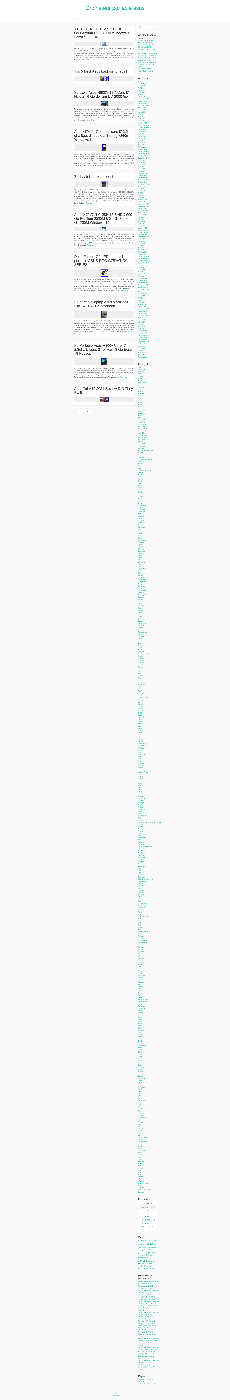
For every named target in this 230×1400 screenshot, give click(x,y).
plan (139, 925)
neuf (139, 848)
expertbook (142, 665)
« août (142, 1226)
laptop (140, 778)
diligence (141, 627)
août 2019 (141, 265)
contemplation (143, 595)
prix (139, 969)
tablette (140, 1085)
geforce (140, 1253)
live (139, 789)
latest (140, 783)
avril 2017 (141, 326)
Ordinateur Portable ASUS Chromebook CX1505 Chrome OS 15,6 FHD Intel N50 (147, 48)
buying (140, 507)
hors (139, 737)
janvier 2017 (142, 333)
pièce (140, 918)
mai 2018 (141, 298)
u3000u (140, 1130)
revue (140, 1017)
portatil (140, 949)
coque (140, 599)
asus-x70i (141, 444)
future (140, 691)
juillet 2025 (142, 110)
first (139, 678)
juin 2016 (141, 348)
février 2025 (142, 121)
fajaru (140, 671)
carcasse (141, 527)
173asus (141, 371)
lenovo (140, 785)
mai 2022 (141, 193)
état (154, 1268)
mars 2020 (141, 250)
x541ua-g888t (143, 1183)
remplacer (141, 1006)
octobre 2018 (142, 287)
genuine (141, 717)
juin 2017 (141, 322)
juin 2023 (141, 164)
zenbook (141, 1187)
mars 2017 (141, 328)
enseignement (143, 654)
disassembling (143, 634)
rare (139, 995)
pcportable (141, 907)
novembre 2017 (143, 311)
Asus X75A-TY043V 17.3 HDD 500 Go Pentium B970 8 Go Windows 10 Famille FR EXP (103, 32)
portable (141, 938)
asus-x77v (142, 448)
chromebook (142, 560)
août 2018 (141, 291)
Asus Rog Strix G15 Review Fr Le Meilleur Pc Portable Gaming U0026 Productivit (147, 55)
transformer (142, 1117)
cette (140, 538)
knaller (140, 776)
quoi (139, 991)
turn (139, 1124)
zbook (140, 1185)
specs (140, 1058)
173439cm (141, 369)
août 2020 (141, 239)
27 (140, 1223)
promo (140, 977)
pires (140, 921)
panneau (141, 892)
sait (139, 1028)
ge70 (140, 715)
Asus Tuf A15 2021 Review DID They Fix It (103, 390)
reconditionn (142, 1001)
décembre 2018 (143, 282)
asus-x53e (142, 437)
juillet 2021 (142, 215)
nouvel (140, 859)
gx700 (140, 730)
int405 (140, 759)
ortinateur (141, 885)
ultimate (141, 1133)
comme (140, 575)
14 (142, 1217)
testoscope (142, 1100)
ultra (139, 1135)
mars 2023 (141, 171)
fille (139, 673)
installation (141, 754)
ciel (139, 566)
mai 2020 (141, 245)
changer (141, 542)
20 (140, 1220)
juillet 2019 (142, 267)
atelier (140, 463)
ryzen (139, 1263)
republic (141, 1010)
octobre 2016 (142, 339)
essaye (140, 658)
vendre (140, 1155)
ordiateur (141, 875)
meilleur (140, 807)
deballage (141, 619)
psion (140, 980)
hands (140, 732)
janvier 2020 (142, 254)
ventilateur (141, 1161)
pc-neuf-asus (143, 903)
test (139, 1095)
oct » (151, 1226)
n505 (140, 840)
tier (139, 1104)
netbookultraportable (145, 846)
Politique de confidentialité (147, 1384)
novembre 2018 (143, 285)
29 (145, 1223)
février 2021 (142, 226)
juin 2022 (141, 191)
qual (139, 984)
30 (148, 1223)
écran (151, 1268)
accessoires (142, 382)
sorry (140, 1052)
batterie (140, 477)
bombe (140, 492)
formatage (141, 684)
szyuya (140, 1080)
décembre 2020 (143, 230)
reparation (141, 1008)
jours (140, 770)
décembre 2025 (143, 99)
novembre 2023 (143, 153)
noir (156, 1253)
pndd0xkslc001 (143, 931)
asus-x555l (142, 441)
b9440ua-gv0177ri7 (144, 470)
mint (139, 818)
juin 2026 (141, 86)
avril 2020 (141, 247)
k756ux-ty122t (143, 772)
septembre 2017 (143, 315)
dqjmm (140, 641)
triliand (140, 1122)
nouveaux (141, 857)
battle (140, 481)
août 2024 (141, 134)
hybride (140, 741)
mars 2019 (141, 276)
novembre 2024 (143, 127)
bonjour (140, 494)
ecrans (140, 649)
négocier (141, 842)
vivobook (141, 1168)
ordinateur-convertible (145, 879)
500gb (139, 1244)
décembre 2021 (143, 204)
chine (140, 555)
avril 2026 (141, 90)
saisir (140, 1025)
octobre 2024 (142, 129)
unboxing (141, 1144)
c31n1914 (141, 514)
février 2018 (142, 304)
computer (141, 584)
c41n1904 (141, 516)
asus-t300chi (142, 433)
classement (142, 568)
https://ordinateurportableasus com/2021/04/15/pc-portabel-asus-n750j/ (148, 1314)
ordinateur (141, 877)
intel (139, 761)
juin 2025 (141, 112)
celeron (144, 1247)
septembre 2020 (143, 236)
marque (140, 800)
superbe (141, 1074)
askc (140, 415)
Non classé (142, 851)
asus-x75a (142, 446)
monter (140, 831)
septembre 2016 (143, 341)
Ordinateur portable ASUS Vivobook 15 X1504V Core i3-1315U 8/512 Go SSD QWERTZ (147, 63)
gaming (140, 708)
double (140, 638)
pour (139, 955)
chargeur (141, 547)
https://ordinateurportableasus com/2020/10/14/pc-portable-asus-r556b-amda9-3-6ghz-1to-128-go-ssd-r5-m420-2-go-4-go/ (148, 1294)
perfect (140, 912)
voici (139, 1170)
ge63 (140, 713)
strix (139, 1063)
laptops (140, 781)
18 (152, 1217)
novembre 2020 (143, 232)
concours (141, 586)
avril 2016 (141, 352)
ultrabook (141, 1139)
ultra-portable (143, 1137)
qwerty (140, 993)
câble (140, 518)
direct (140, 630)
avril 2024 (141, 142)
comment (141, 577)
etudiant (141, 660)
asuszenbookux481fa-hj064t (145, 460)
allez (140, 398)
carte (140, 529)
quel (139, 988)
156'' (149, 1240)
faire (140, 669)
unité (140, 1146)
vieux (140, 1163)
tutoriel (140, 1128)
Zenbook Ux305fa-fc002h (94, 176)
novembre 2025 (143, 101)
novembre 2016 (143, 337)
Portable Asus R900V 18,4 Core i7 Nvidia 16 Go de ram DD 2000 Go (101, 94)
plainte (140, 923)
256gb (152, 1240)
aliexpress (141, 393)
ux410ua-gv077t (144, 1150)
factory (140, 667)
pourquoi (141, 958)
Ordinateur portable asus (115, 7)
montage (141, 829)
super (140, 1069)
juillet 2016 (142, 346)
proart (140, 971)
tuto (139, 1126)
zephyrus (141, 1192)
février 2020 (142, 252)
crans (140, 608)
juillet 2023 (142, 162)
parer (140, 896)
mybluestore (142, 837)
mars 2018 (141, 302)
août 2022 (141, 186)
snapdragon (142, 1045)
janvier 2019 (142, 280)
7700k (140, 378)
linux (140, 787)
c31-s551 (141, 509)
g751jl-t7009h (143, 697)
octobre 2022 (142, 182)
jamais (140, 767)
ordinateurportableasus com (146, 1357)
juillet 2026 (142, 83)
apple (140, 411)
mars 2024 (141, 145)
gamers (141, 704)
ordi (139, 872)
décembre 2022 (143, 177)
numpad (141, 861)
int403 (140, 756)
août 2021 (141, 212)
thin (139, 1102)
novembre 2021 (143, 206)
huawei (140, 739)
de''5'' (140, 617)
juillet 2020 (142, 241)
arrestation (142, 413)
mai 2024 (141, 140)
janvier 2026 (142, 96)
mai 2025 (141, 114)
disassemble (142, 632)
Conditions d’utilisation (146, 1379)
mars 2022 (141, 197)
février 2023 (142, 173)
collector (141, 573)
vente (140, 1159)
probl (140, 973)
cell (139, 536)
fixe (139, 680)
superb (140, 1071)
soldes (140, 1050)
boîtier (140, 490)
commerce (142, 579)
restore (140, 1012)
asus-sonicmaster (144, 431)
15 (145, 1217)
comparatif (142, 581)
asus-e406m (142, 420)
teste (140, 1098)
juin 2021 (141, 217)
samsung (141, 1030)
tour (139, 1111)
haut (139, 735)
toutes (140, 1113)
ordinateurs (142, 881)
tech (139, 1093)
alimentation (142, 396)
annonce (141, 407)
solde (140, 1047)
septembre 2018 (143, 289)
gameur (141, 706)
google (140, 719)
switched (141, 1076)
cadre (140, 525)
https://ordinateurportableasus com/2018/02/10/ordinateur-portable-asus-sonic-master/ (148, 1341)
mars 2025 (141, 118)
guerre (140, 726)
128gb (146, 1240)
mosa (140, 833)
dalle (140, 612)
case (140, 533)
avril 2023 (141, 169)
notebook (141, 853)
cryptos (140, 610)
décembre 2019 (143, 256)
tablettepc (141, 1087)
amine (140, 402)
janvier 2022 (142, 202)
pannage (141, 890)
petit (139, 914)
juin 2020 (141, 243)
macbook (141, 796)
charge (140, 544)
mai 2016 (141, 350)
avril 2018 (141, 300)
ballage (140, 472)
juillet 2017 (142, 320)
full (141, 1250)
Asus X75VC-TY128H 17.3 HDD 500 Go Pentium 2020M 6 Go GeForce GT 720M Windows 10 (103, 218)
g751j (140, 695)
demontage (142, 623)
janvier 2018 (142, 306)
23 (148, 1220)
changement (142, 540)
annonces (141, 409)
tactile (140, 1089)
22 (145, 1220)
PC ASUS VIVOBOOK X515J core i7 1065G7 (145, 70)
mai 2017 (141, 324)
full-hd (140, 689)
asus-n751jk (142, 428)
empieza (141, 651)
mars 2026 (141, 92)
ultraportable (142, 1141)
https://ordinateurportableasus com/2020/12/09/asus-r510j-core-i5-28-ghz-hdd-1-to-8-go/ (148, 1333)
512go (146, 1244)
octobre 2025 (142, 103)
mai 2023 (141, 166)
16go (142, 1241)
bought (140, 496)
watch (140, 1174)
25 (152, 1220)
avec (140, 466)
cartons (141, 531)
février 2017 (142, 331)
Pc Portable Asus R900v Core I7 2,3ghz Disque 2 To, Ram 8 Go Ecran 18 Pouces (103, 349)
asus (140, 417)
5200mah (141, 376)
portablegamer (143, 942)
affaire (140, 389)
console (141, 592)
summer (141, 1067)
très (139, 1120)
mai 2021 (141, 219)
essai (140, 656)
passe (140, 901)
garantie (141, 711)
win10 (147, 1266)
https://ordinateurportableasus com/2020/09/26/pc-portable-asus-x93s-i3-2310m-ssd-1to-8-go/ (148, 1284)
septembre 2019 (143, 263)
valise (140, 1152)
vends (140, 1157)
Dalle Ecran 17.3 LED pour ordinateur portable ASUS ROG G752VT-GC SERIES (104, 260)
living (140, 791)
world (140, 1179)
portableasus (142, 940)
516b (139, 374)
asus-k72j (141, 426)
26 (155, 1220)
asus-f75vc (142, 422)
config (140, 588)
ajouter (140, 391)
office (149, 1255)
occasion (141, 866)
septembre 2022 (143, 184)
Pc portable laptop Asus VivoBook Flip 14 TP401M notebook (101, 303)
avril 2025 (141, 116)
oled (139, 868)
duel (139, 643)
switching (141, 1078)
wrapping (141, 1181)
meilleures (141, 809)
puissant (141, 982)
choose (140, 557)
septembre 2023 (143, 158)
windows (141, 1176)
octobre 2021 (142, 208)
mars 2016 (141, 355)
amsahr (140, 404)
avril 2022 (141, 195)
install (140, 752)
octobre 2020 (142, 234)
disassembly (142, 636)
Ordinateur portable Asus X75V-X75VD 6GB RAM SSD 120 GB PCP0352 (146, 40)
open (140, 870)
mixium (140, 820)
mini (139, 813)
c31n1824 (141, 511)
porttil (140, 953)
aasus (140, 380)
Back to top (115, 1395)
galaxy (140, 700)
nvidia (146, 1255)
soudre (140, 1054)
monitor (140, 826)
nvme (140, 864)
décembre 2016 (143, 335)
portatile (141, 951)
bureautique (142, 505)
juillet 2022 (142, 188)
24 (150, 1220)
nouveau (141, 855)
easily (140, 645)
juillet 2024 (142, 136)
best (139, 483)
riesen (140, 1019)
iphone (140, 765)
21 (142, 1220)
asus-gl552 (142, 424)
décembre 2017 (143, 309)
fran (139, 686)
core (139, 601)
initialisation (142, 745)
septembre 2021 (143, 210)
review (140, 1015)
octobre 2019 (142, 261)
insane (140, 750)
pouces (149, 1261)
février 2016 (142, 357)
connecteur (142, 590)
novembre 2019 (143, 258)
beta (139, 485)
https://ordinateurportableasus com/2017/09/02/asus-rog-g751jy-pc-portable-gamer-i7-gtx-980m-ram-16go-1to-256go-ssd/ (148, 1305)
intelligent (141, 763)
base (140, 474)
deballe (140, 621)
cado (140, 522)
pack (140, 888)
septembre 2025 (143, 105)
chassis (141, 553)
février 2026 (142, 94)
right (140, 1021)
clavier (140, 571)
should (140, 1043)
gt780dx (141, 724)
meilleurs (141, 811)
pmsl (140, 929)
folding (140, 682)
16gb (139, 367)
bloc (139, 487)
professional (142, 975)
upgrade (141, 1148)
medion (140, 805)
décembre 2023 (143, 151)
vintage (140, 1165)
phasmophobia (143, 916)
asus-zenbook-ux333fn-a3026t (146, 451)
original (140, 883)
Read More (85, 59)
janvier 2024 (142, 149)
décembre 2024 (143, 125)
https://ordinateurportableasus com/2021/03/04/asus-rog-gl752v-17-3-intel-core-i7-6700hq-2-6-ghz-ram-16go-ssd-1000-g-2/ (148, 1323)
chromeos (141, 562)
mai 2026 (141, 88)
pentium (150, 1258)
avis (139, 468)
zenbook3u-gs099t (144, 1189)
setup (140, 1039)
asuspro (141, 455)
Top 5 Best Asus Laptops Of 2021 (100, 71)
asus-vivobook (143, 435)
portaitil (140, 947)
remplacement (143, 1004)
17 (150, 1217)
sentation (141, 1036)
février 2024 (142, 147)
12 (155, 1213)
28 (142, 1223)
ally (139, 400)
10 (150, 1213)
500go (142, 1244)
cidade (140, 564)
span (140, 1056)
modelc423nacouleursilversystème (149, 822)
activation (141, 387)
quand (140, 986)
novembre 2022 (143, 180)
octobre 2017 (142, 313)
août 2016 (141, 344)
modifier (141, 824)
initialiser (141, 748)
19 (155, 1217)
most (140, 835)
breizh (140, 503)
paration (141, 894)
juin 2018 (141, 296)
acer (139, 385)
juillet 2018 (142, 293)
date (139, 614)
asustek (141, 457)
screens (141, 1034)
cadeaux (141, 520)
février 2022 (142, 199)
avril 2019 (141, 274)
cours (140, 603)
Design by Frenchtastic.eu (117, 1393)
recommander (143, 999)
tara (139, 1091)
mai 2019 (141, 272)
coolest (140, 597)
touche (140, 1109)
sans (140, 1032)
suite (140, 1065)
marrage (141, 802)
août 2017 (141, 317)
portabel (141, 936)
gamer (140, 702)
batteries (141, 479)
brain (140, 498)
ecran (140, 647)
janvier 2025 (142, 123)
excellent (141, 662)
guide (140, 728)
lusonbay (141, 794)
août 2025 (141, 107)
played (140, 927)
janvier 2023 (142, 175)
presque (141, 962)
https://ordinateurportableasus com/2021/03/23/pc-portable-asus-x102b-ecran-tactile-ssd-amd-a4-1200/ (148, 1364)
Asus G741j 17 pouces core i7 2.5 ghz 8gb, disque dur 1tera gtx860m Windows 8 (101, 135)
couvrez (141, 606)
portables (141, 945)
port (139, 934)
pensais (140, 910)
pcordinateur (142, 905)
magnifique (141, 798)
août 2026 (141, 81)
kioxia (140, 774)
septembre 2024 (143, 132)
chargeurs (141, 549)
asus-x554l (142, 439)
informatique (142, 743)
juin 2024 (141, 138)
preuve (140, 964)
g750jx (140, 693)
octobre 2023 (142, 156)
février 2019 (142, 278)
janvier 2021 (142, 228)
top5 (139, 1106)
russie (140, 1023)
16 (148, 1217)
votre (140, 1172)
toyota (140, 1115)
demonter (141, 625)
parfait (140, 899)
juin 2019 (141, 269)
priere (140, 966)
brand (140, 501)
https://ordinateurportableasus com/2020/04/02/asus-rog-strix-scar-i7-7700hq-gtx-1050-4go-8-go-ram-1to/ (148, 1350)
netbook (141, 844)
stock (140, 1061)
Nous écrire (142, 1381)
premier (140, 960)
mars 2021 (141, 223)
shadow (140, 1041)
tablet (140, 1082)
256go (155, 1240)
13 (140, 1217)
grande (140, 721)
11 (152, 1213)
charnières (142, 551)
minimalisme (142, 815)
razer (140, 997)
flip (139, 1250)
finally (140, 676)
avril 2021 (141, 221)
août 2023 (141, 160)
